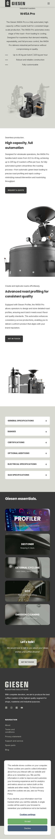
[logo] (16, 686)
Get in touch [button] (14, 338)
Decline (27, 828)
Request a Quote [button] (16, 190)
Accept (28, 821)
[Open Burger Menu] (48, 3)
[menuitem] (7, 725)
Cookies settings (27, 814)
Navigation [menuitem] (11, 720)
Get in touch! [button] (27, 662)
